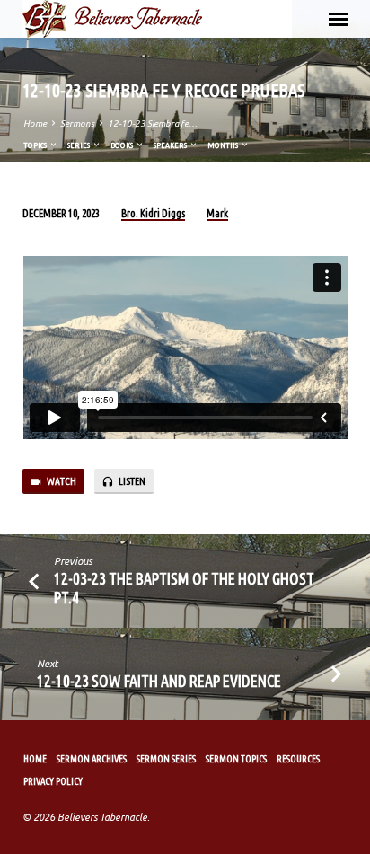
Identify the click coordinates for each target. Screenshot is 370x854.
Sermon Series (166, 758)
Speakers (171, 145)
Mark (217, 213)
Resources (298, 758)
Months (223, 145)
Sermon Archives (92, 758)
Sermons (77, 123)
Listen (131, 481)
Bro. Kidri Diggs (153, 213)
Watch (60, 481)
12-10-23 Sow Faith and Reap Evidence (159, 681)
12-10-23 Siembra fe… (153, 123)
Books (122, 145)
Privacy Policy (53, 781)
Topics (35, 145)
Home (35, 123)
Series (79, 145)
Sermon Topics (236, 758)
